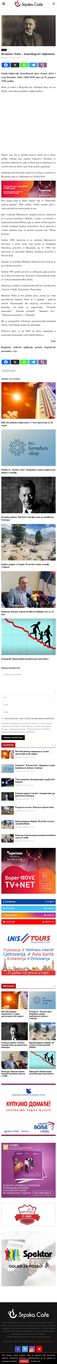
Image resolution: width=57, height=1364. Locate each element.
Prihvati (24, 1361)
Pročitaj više (35, 1361)
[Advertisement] (28, 124)
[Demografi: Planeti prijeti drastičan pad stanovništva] (42, 1060)
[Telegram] (33, 65)
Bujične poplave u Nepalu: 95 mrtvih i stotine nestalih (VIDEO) (25, 566)
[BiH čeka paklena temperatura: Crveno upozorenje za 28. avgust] (7, 754)
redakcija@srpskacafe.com (44, 1341)
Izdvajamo (8, 986)
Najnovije (8, 745)
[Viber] (42, 65)
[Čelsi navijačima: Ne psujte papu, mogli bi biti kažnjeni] (7, 782)
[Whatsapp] (24, 65)
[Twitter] (25, 1349)
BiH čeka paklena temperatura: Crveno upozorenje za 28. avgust (27, 424)
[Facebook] (6, 65)
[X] (15, 65)
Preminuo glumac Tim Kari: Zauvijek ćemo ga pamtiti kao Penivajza (27, 518)
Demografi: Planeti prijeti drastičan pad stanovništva (25, 658)
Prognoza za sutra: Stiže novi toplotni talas (34, 807)
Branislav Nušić (9, 371)
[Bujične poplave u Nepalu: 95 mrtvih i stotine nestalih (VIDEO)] (7, 824)
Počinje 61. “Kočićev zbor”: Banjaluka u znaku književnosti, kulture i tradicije (28, 471)
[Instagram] (32, 1349)
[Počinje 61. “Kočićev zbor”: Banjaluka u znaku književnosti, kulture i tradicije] (7, 768)
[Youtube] (39, 1349)
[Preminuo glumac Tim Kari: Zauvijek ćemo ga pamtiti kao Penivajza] (7, 796)
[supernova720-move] (28, 196)
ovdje (14, 351)
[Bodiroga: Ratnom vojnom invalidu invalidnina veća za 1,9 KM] (7, 838)
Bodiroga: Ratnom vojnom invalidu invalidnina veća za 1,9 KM (27, 613)
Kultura (4, 50)
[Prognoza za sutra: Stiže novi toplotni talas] (7, 810)
